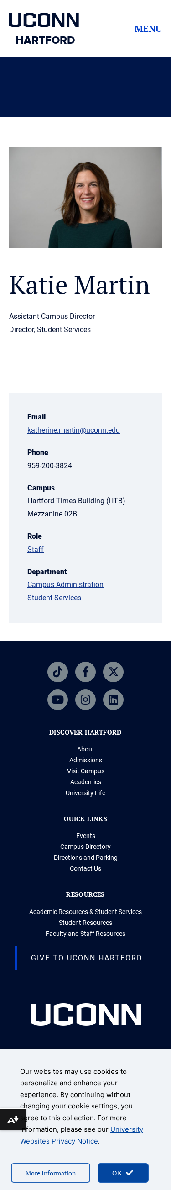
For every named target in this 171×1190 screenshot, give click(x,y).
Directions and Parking (86, 857)
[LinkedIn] (113, 699)
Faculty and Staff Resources (85, 933)
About (85, 749)
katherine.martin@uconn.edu (73, 430)
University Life (85, 793)
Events (85, 835)
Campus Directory (85, 846)
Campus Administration (65, 584)
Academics (85, 782)
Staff (35, 549)
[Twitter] (113, 672)
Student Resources (85, 922)
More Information (51, 1173)
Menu (148, 28)
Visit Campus (85, 771)
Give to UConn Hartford (87, 958)
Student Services (54, 597)
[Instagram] (85, 699)
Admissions (85, 760)
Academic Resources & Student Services (85, 911)
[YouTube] (57, 699)
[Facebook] (85, 672)
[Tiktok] (57, 672)
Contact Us (85, 868)
